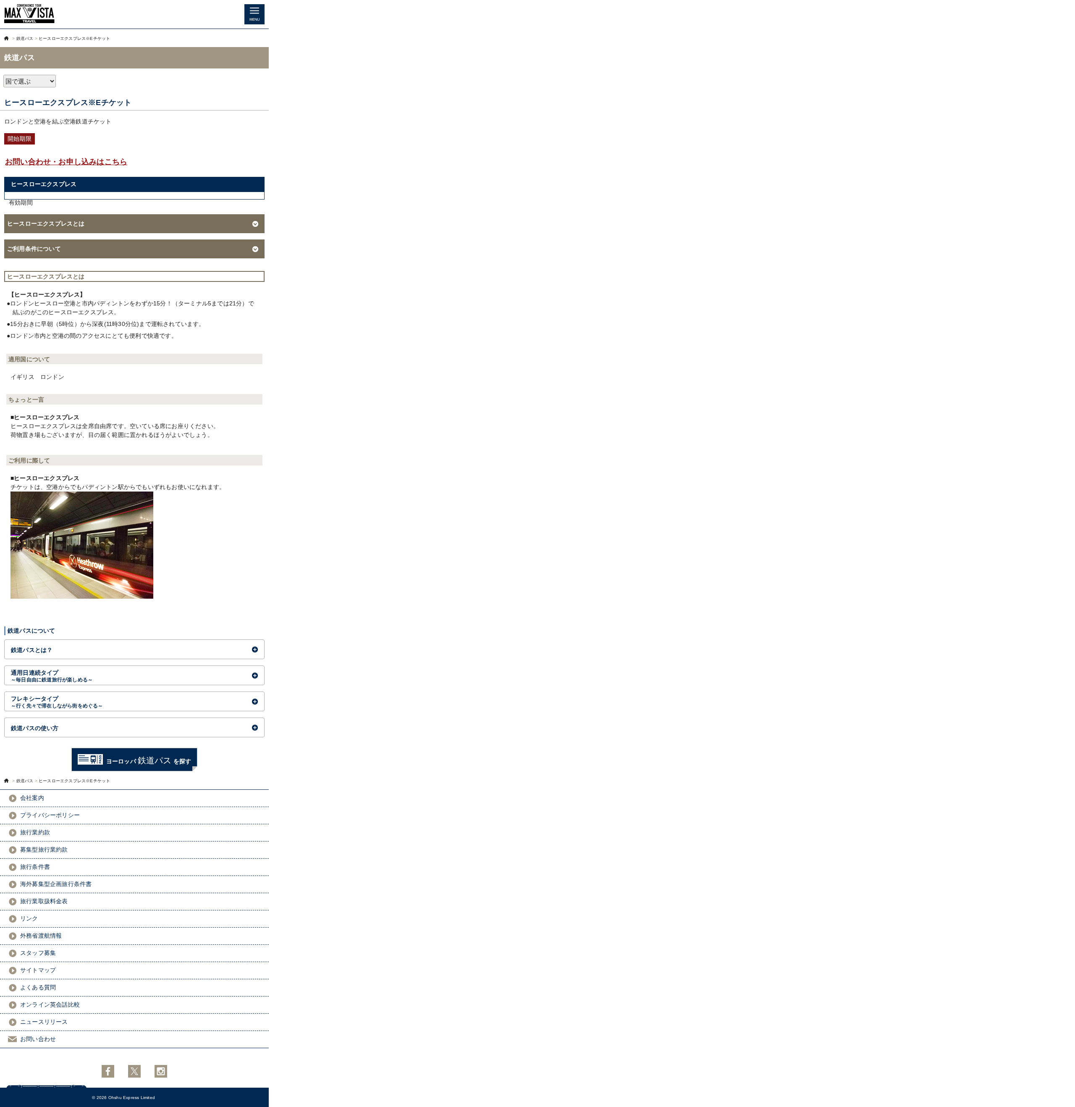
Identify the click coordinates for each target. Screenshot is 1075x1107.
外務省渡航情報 (41, 935)
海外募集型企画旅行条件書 (56, 884)
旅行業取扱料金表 (44, 901)
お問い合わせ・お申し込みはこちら (66, 162)
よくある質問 (38, 987)
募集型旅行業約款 (44, 849)
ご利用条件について (34, 248)
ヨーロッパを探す (148, 760)
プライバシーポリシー (50, 815)
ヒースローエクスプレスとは (46, 223)
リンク (29, 918)
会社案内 (32, 797)
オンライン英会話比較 (50, 1004)
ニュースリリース (44, 1021)
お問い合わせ (38, 1039)
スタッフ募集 (38, 952)
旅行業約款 (35, 832)
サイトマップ (38, 970)
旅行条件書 (35, 866)
